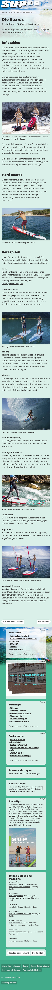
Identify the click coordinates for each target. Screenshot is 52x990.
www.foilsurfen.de (16, 907)
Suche (25, 966)
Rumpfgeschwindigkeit (12, 283)
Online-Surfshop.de (18, 718)
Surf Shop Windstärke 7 (20, 713)
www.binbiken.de (16, 923)
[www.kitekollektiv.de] (26, 694)
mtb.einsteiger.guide (17, 925)
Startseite (5, 12)
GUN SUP (14, 644)
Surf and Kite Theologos (20, 755)
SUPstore (14, 708)
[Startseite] (14, 8)
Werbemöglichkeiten (32, 970)
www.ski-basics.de (16, 941)
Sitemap (16, 966)
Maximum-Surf (16, 716)
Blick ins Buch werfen (22, 825)
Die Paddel (43, 621)
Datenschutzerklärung (40, 966)
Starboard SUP (16, 649)
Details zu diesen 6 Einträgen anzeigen (24, 654)
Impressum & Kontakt (11, 970)
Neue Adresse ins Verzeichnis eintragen (24, 773)
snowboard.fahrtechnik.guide (20, 932)
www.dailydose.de (16, 884)
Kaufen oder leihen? (13, 621)
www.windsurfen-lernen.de (19, 886)
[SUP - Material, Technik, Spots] (22, 866)
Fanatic (13, 646)
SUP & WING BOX (17, 739)
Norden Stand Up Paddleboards (23, 638)
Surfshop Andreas (18, 710)
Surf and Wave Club (18, 745)
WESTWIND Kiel (17, 753)
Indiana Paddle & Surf (19, 636)
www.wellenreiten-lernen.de (20, 914)
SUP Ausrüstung (16, 12)
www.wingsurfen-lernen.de (19, 898)
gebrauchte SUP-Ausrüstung (31, 787)
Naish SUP (14, 641)
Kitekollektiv (16, 742)
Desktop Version (9, 982)
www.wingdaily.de (16, 895)
